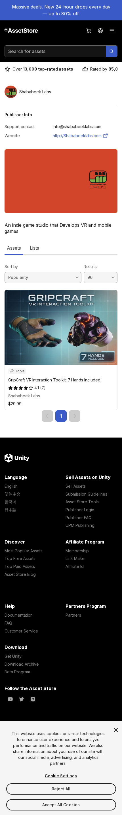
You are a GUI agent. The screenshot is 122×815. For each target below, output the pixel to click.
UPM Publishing (80, 525)
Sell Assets (76, 486)
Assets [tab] (14, 248)
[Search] (111, 51)
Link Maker (76, 558)
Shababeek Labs (24, 395)
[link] (47, 416)
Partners (73, 615)
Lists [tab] (34, 248)
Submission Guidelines (86, 494)
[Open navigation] (111, 30)
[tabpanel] (61, 338)
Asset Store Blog (20, 574)
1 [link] (61, 416)
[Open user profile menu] (100, 30)
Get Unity (13, 656)
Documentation (19, 615)
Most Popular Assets (24, 550)
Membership (77, 550)
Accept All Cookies (61, 804)
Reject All (61, 788)
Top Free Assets (20, 558)
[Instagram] (33, 699)
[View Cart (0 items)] (89, 30)
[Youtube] (10, 699)
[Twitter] (21, 699)
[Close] (115, 730)
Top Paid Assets (20, 566)
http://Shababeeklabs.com (77, 135)
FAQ (8, 623)
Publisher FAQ (79, 517)
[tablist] (61, 248)
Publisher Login (80, 509)
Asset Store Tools (82, 501)
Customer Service (21, 631)
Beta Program (17, 671)
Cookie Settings (61, 775)
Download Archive (22, 664)
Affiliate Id (75, 566)
